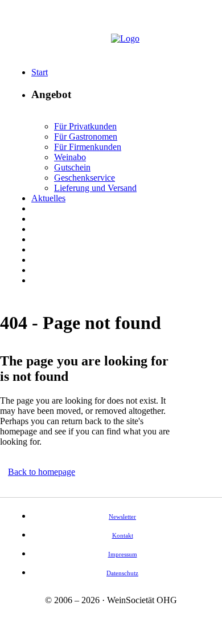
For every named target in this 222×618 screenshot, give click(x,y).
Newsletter (122, 516)
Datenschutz (122, 573)
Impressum (122, 554)
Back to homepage (41, 472)
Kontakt (122, 535)
